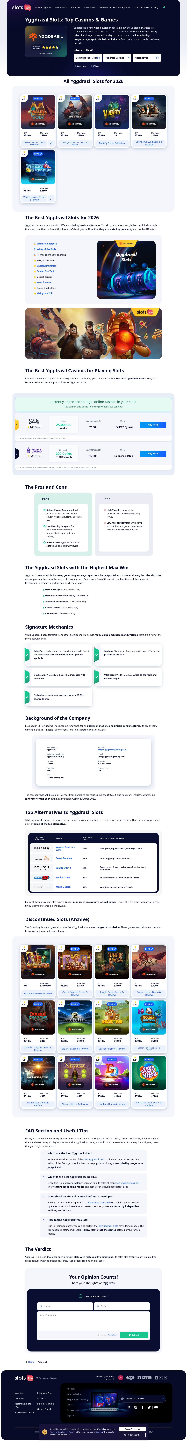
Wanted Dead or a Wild (65, 848)
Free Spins (89, 7)
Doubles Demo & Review (112, 1103)
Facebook (142, 1407)
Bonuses (75, 7)
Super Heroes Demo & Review (149, 993)
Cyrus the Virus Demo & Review (149, 1104)
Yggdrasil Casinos (114, 57)
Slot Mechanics (141, 7)
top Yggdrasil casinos (127, 1182)
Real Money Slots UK (24, 1412)
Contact (70, 1404)
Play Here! (153, 424)
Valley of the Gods (46, 249)
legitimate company (99, 1202)
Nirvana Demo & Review (75, 1103)
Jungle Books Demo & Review (112, 993)
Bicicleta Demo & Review (75, 1048)
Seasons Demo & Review (112, 1048)
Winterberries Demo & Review (34, 198)
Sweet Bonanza (64, 858)
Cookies (99, 1432)
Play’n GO (41, 878)
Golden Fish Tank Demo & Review (149, 1048)
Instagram (136, 1407)
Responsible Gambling (77, 1399)
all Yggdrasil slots (108, 1225)
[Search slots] (163, 6)
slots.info (24, 1377)
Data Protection (74, 1394)
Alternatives (141, 57)
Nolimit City (41, 868)
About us (71, 1388)
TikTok (149, 1407)
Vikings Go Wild (45, 293)
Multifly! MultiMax (46, 265)
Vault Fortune (44, 282)
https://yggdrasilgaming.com (112, 749)
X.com (129, 1407)
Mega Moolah (63, 886)
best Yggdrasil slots (94, 1159)
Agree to (109, 1335)
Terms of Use (73, 1410)
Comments (82, 66)
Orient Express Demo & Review (75, 993)
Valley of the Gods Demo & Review (34, 143)
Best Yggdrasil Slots (86, 57)
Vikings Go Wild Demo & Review (149, 143)
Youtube (156, 1407)
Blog (156, 7)
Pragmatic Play (41, 858)
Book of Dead (63, 877)
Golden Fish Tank (46, 271)
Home (31, 1361)
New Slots (19, 1393)
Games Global (41, 887)
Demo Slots (61, 7)
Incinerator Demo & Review (38, 1104)
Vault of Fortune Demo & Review (38, 993)
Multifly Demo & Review (112, 143)
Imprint (70, 1415)
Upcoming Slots (43, 7)
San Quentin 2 (63, 867)
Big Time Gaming (45, 1403)
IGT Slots (41, 1398)
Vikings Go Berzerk (47, 243)
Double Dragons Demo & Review (37, 1049)
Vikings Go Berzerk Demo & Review (75, 143)
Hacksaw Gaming (41, 848)
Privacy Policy (112, 1335)
